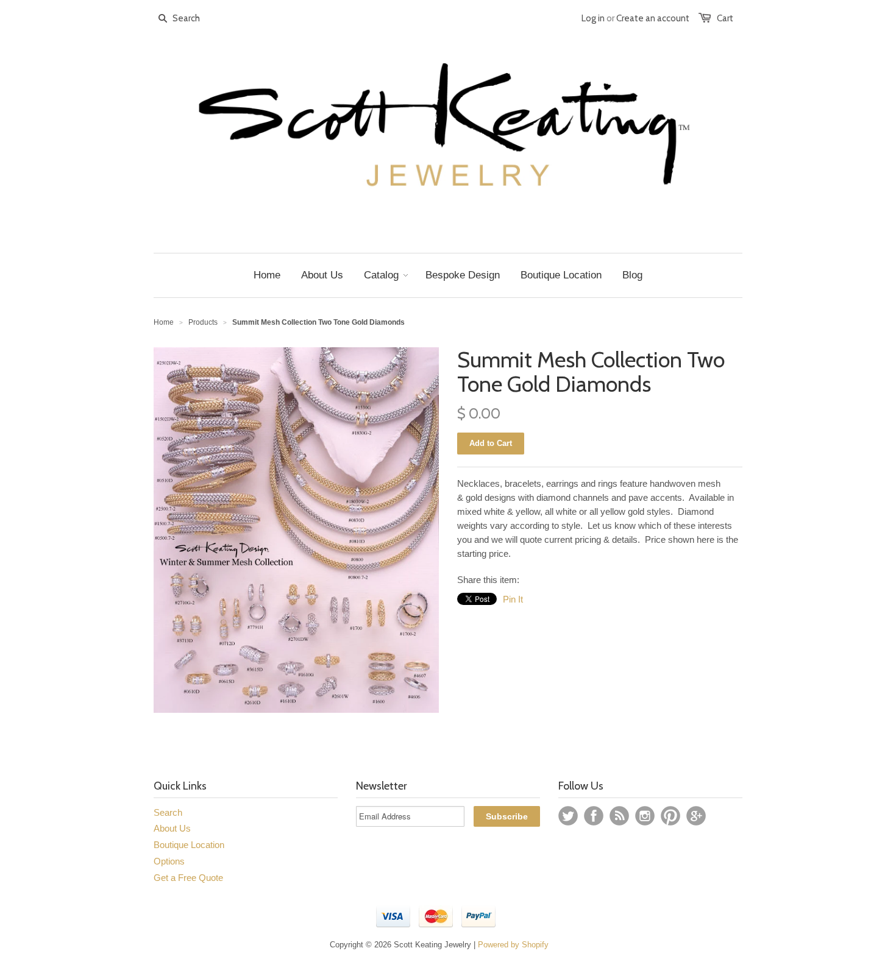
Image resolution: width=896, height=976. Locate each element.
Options (169, 861)
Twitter (568, 816)
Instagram (645, 816)
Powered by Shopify (513, 944)
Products (203, 322)
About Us (172, 828)
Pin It (513, 599)
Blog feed (619, 816)
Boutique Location (189, 845)
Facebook (593, 816)
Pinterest (670, 816)
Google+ (696, 816)
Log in (593, 18)
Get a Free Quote (188, 877)
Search (168, 812)
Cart (725, 18)
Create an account (652, 18)
